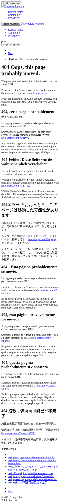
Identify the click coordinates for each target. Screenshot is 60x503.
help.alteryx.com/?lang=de (15, 185)
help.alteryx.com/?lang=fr (14, 137)
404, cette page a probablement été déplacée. (31, 457)
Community (14, 14)
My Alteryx (14, 17)
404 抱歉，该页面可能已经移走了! (28, 482)
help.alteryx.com (39, 93)
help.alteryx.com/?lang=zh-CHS (18, 433)
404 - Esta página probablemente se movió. (30, 473)
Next (10, 53)
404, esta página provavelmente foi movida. (31, 476)
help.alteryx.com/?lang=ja (41, 239)
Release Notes (15, 11)
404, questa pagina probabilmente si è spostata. (32, 479)
